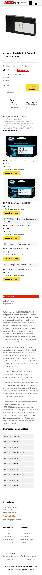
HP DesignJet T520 (11, 469)
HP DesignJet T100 (11, 442)
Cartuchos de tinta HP (11, 556)
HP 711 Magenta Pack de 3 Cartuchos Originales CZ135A (20, 162)
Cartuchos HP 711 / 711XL (13, 436)
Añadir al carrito (11, 173)
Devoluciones (25, 533)
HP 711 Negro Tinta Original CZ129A (16, 269)
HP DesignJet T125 (11, 458)
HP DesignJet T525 (11, 480)
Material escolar (8, 559)
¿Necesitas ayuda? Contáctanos (14, 116)
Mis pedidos (7, 536)
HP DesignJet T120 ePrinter (14, 453)
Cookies (23, 542)
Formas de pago (8, 539)
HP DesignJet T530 (11, 486)
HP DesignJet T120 (11, 447)
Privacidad (24, 536)
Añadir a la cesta (31, 88)
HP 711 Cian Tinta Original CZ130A (15, 249)
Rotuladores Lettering (28, 556)
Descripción (8, 296)
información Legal (27, 539)
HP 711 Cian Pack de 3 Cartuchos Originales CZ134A (19, 227)
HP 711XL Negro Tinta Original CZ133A (17, 203)
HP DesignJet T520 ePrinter (14, 475)
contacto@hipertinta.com (12, 520)
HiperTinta (7, 119)
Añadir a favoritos (11, 92)
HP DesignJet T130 (11, 464)
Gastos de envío (8, 542)
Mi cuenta (6, 533)
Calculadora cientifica (28, 559)
